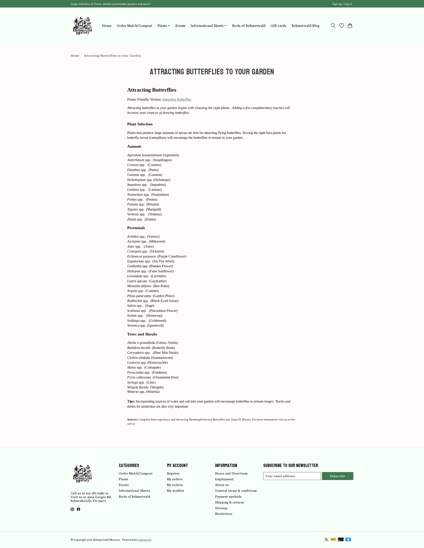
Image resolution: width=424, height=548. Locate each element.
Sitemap (221, 508)
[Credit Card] (326, 540)
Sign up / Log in (342, 4)
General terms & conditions (236, 490)
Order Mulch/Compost (134, 26)
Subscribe (337, 476)
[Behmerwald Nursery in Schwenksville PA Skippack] (82, 25)
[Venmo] (348, 540)
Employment (224, 479)
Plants (123, 479)
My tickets (175, 485)
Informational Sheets (134, 490)
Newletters (223, 514)
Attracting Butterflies (176, 99)
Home (107, 26)
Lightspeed (144, 539)
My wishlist (175, 490)
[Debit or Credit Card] (341, 540)
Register (173, 473)
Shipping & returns (229, 502)
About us (222, 485)
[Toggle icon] (333, 26)
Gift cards (278, 26)
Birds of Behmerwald (248, 26)
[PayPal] (333, 540)
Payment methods (228, 496)
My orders (174, 479)
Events (180, 26)
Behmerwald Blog (306, 26)
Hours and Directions (231, 473)
